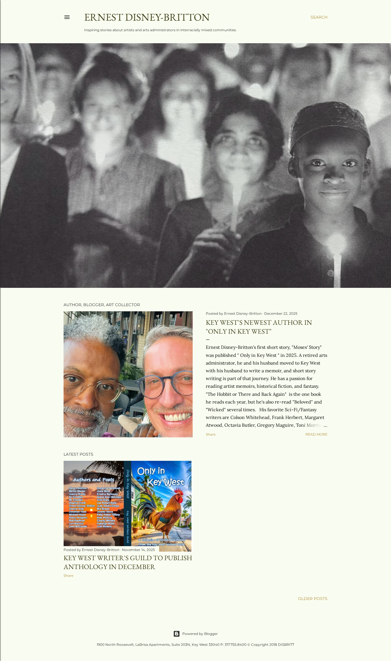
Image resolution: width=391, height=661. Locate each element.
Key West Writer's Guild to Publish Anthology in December (128, 562)
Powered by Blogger (200, 634)
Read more (316, 434)
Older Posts (312, 598)
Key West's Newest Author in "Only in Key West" (259, 327)
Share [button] (211, 434)
